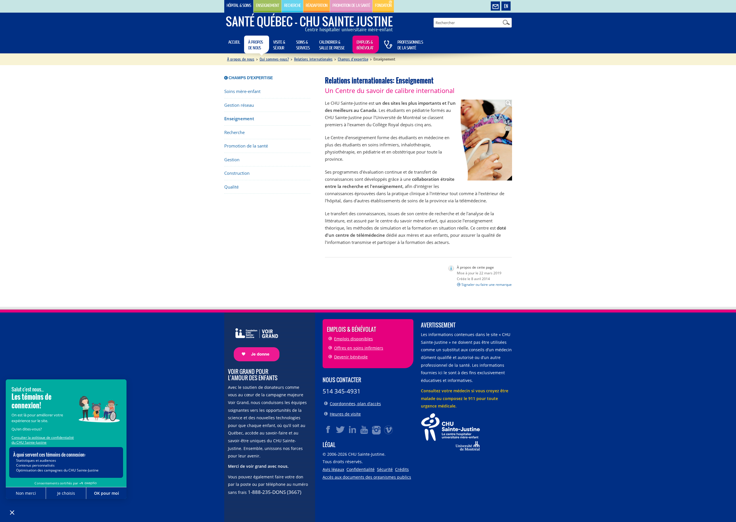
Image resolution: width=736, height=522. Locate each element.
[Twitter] (340, 429)
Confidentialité (360, 469)
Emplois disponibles (353, 338)
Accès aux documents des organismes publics (367, 477)
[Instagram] (376, 429)
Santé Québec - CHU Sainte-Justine (309, 21)
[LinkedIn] (352, 429)
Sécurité (385, 469)
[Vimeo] (388, 429)
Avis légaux (333, 469)
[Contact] (495, 6)
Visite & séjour (279, 45)
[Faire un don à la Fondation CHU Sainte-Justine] (253, 340)
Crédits (402, 469)
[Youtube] (364, 429)
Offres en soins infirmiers (358, 348)
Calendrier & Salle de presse (331, 45)
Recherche (292, 5)
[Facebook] (328, 429)
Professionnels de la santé (410, 45)
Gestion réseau (239, 105)
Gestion (231, 159)
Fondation (383, 5)
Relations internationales (313, 59)
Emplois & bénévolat (364, 45)
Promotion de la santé (351, 5)
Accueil (234, 42)
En (506, 6)
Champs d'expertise (353, 59)
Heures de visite (345, 414)
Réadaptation (316, 5)
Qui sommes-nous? (274, 59)
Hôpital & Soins (239, 5)
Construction (237, 173)
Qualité (231, 187)
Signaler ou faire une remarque (486, 284)
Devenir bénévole (351, 357)
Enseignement (267, 5)
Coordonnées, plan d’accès (355, 403)
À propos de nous (255, 45)
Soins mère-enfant (242, 91)
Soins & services (303, 45)
